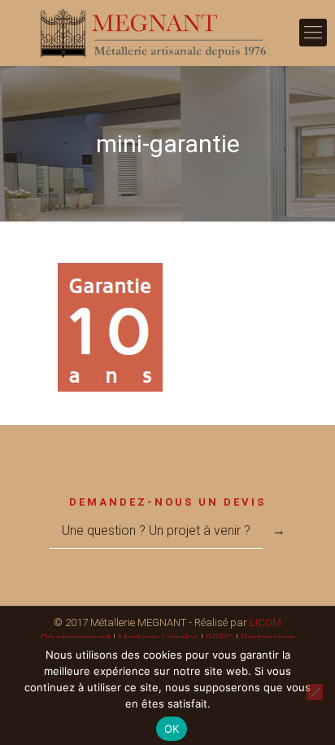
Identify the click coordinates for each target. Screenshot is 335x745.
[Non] (315, 692)
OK (172, 728)
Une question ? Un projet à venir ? (156, 530)
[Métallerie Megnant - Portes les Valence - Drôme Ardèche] (167, 32)
